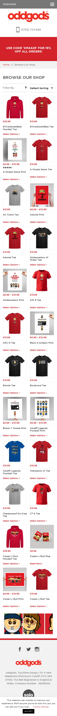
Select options (10, 134)
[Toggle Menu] (52, 4)
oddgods (9, 4)
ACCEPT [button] (28, 711)
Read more (35, 564)
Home (6, 64)
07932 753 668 (31, 29)
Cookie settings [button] (41, 707)
